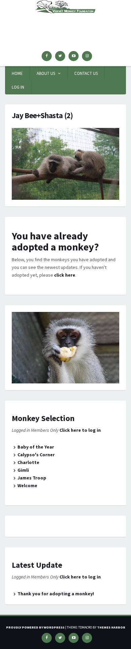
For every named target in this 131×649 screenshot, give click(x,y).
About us (46, 73)
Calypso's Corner (36, 455)
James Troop (31, 478)
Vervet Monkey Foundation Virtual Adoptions (65, 25)
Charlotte (28, 462)
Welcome (27, 485)
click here (64, 275)
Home (17, 73)
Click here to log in (80, 430)
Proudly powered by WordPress (35, 627)
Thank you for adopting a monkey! (55, 594)
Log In (18, 87)
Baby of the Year (35, 447)
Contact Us (86, 73)
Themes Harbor (111, 627)
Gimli (23, 470)
